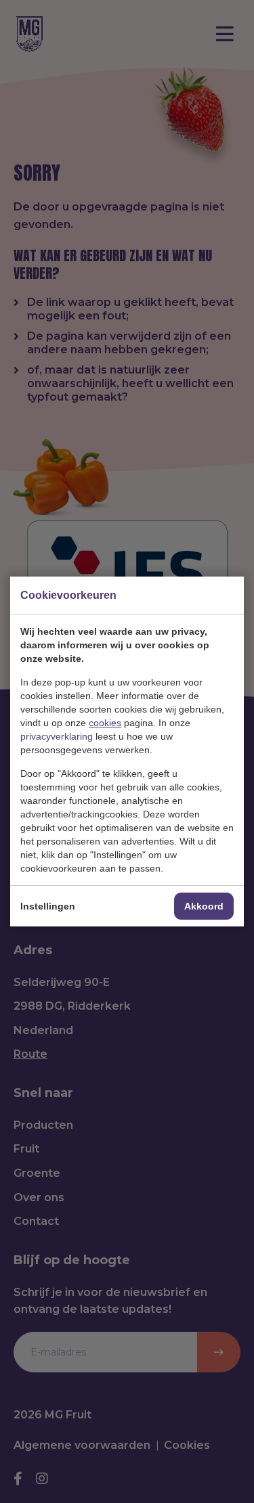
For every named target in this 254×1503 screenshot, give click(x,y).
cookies (105, 722)
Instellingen (47, 906)
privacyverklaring (56, 736)
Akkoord (204, 906)
